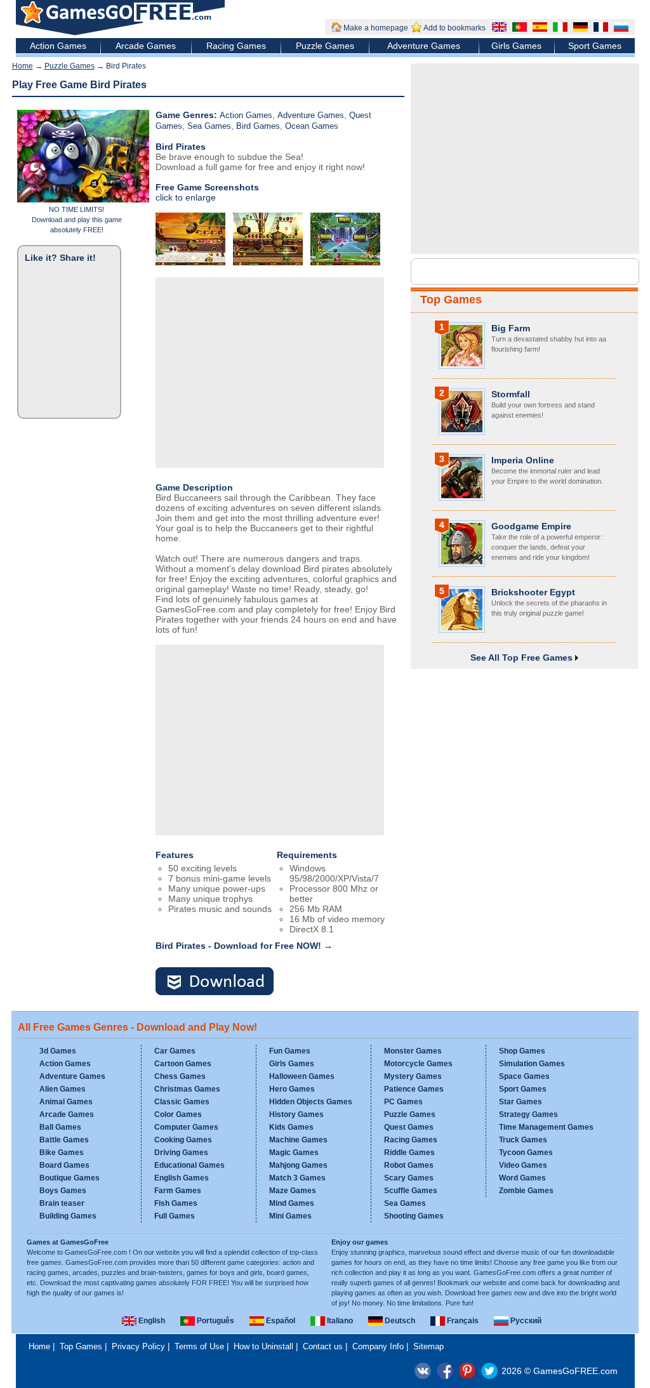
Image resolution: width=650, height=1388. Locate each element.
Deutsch (399, 1320)
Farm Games (177, 1190)
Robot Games (409, 1165)
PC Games (403, 1101)
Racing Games (236, 46)
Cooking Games (183, 1139)
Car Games (175, 1051)
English (150, 1320)
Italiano (339, 1320)
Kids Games (291, 1127)
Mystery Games (413, 1076)
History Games (296, 1114)
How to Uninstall (263, 1346)
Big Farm (510, 328)
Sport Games (594, 46)
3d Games (57, 1051)
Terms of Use (199, 1346)
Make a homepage (375, 27)
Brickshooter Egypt (533, 592)
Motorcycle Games (418, 1063)
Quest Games (409, 1127)
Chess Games (180, 1076)
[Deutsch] (579, 28)
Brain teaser (61, 1203)
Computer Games (186, 1127)
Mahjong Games (298, 1165)
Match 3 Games (297, 1177)
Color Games (178, 1114)
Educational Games (189, 1165)
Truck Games (523, 1139)
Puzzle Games (325, 46)
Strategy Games (528, 1114)
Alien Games (62, 1089)
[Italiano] (558, 28)
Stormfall (510, 394)
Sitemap (428, 1346)
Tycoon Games (526, 1152)
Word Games (522, 1177)
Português (214, 1320)
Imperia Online (522, 460)
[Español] (538, 28)
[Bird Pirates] (222, 982)
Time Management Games (546, 1127)
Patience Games (414, 1089)
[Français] (599, 28)
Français (462, 1320)
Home (22, 66)
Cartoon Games (182, 1063)
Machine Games (298, 1139)
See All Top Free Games (522, 657)
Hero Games (292, 1089)
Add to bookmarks (454, 27)
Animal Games (66, 1101)
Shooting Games (414, 1216)
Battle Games (64, 1139)
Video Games (523, 1165)
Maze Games (292, 1190)
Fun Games (289, 1051)
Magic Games (294, 1152)
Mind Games (291, 1203)
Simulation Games (532, 1063)
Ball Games (60, 1127)
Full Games (174, 1216)
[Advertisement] (269, 372)
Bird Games (258, 126)
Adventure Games (423, 46)
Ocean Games (311, 126)
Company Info (378, 1346)
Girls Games (516, 46)
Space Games (524, 1076)
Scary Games (409, 1177)
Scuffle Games (410, 1190)
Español (279, 1320)
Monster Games (413, 1051)
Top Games (451, 299)
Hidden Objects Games (310, 1101)
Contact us (323, 1346)
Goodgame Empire (531, 526)
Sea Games (209, 126)
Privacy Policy (138, 1346)
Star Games (520, 1101)
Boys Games (62, 1190)
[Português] (518, 28)
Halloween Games (302, 1076)
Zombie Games (526, 1190)
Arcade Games (146, 46)
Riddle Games (409, 1152)
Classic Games (181, 1101)
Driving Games (181, 1152)
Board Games (64, 1165)
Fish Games (175, 1203)
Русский (524, 1320)
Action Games (58, 46)
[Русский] (619, 28)
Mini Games (290, 1216)
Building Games (67, 1216)
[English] (498, 28)
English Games (181, 1177)
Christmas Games (187, 1089)
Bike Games (61, 1152)
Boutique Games (69, 1177)
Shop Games (522, 1051)
